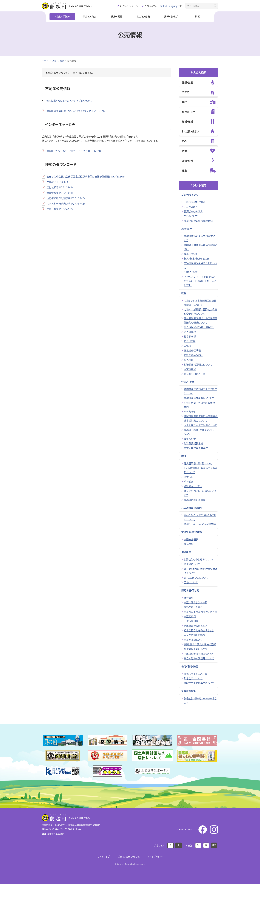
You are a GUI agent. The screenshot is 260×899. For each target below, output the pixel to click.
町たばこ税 (189, 341)
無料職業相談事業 (193, 443)
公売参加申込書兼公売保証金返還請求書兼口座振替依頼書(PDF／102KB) (85, 176)
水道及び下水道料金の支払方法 (200, 611)
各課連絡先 (150, 6)
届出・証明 (186, 228)
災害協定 (188, 477)
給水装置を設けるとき (195, 625)
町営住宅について (193, 678)
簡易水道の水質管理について (199, 658)
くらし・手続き (62, 16)
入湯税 (187, 346)
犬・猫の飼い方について (196, 577)
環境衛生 (186, 552)
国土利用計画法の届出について (200, 425)
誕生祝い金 (190, 438)
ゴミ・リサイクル (189, 194)
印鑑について (191, 272)
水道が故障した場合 (194, 635)
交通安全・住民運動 (191, 532)
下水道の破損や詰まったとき (198, 653)
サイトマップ (103, 856)
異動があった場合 (193, 607)
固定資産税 (190, 369)
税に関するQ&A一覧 (194, 374)
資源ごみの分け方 (193, 211)
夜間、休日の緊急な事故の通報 (200, 644)
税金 (183, 293)
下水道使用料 (191, 621)
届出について (191, 254)
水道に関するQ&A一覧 (195, 602)
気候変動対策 (188, 691)
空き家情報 (190, 411)
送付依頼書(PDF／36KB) (59, 187)
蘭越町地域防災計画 (195, 500)
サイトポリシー (155, 856)
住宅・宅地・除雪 (189, 666)
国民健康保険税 (192, 350)
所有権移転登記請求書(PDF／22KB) (65, 198)
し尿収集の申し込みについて (199, 559)
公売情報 (188, 360)
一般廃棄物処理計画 (195, 202)
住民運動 (188, 544)
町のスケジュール (129, 6)
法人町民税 (190, 332)
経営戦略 (188, 597)
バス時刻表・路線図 (191, 508)
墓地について (191, 582)
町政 (197, 16)
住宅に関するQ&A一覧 (195, 673)
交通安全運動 (191, 539)
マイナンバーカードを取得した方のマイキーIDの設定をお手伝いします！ (201, 281)
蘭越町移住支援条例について (199, 398)
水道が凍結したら (193, 639)
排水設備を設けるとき (195, 649)
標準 (214, 845)
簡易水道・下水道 (190, 590)
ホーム (45, 60)
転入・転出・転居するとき (196, 258)
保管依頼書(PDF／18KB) (59, 192)
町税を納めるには (193, 355)
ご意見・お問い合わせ (129, 856)
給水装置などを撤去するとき (199, 630)
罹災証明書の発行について (198, 463)
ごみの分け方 (191, 206)
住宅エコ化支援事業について (199, 683)
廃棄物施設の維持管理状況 (198, 220)
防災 (183, 456)
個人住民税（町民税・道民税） (199, 327)
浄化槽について (192, 564)
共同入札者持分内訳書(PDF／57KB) (65, 203)
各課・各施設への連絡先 (53, 833)
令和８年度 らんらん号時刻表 (200, 524)
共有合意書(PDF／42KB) (59, 209)
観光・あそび (171, 16)
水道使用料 (190, 616)
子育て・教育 (89, 16)
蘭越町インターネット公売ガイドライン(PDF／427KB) (73, 151)
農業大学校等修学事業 (196, 448)
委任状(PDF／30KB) (57, 182)
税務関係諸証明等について (198, 364)
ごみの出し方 (191, 216)
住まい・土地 (187, 382)
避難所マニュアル (193, 486)
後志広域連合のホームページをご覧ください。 (69, 100)
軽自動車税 (190, 336)
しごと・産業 (143, 16)
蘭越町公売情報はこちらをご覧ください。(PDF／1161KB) (75, 111)
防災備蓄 (188, 481)
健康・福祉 (116, 16)
